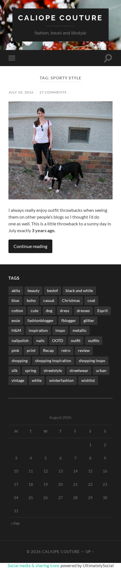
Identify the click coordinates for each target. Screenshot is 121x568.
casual (48, 300)
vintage (18, 380)
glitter (89, 320)
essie (16, 320)
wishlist (88, 380)
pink (15, 350)
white (37, 380)
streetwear (79, 370)
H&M (16, 330)
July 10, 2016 (20, 92)
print (31, 350)
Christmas (71, 300)
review (84, 350)
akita (16, 290)
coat (91, 300)
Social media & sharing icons (34, 565)
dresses (83, 310)
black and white (79, 290)
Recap (48, 350)
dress (64, 310)
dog (49, 310)
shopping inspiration (53, 360)
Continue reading (30, 246)
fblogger (68, 320)
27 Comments (52, 92)
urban (101, 370)
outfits (93, 340)
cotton (17, 310)
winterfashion (61, 380)
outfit (75, 340)
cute (34, 310)
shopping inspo (92, 360)
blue (15, 300)
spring (30, 370)
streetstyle (53, 370)
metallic (80, 330)
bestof (52, 290)
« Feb (15, 523)
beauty (33, 290)
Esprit (102, 310)
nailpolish (20, 340)
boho (31, 300)
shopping (20, 360)
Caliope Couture (60, 17)
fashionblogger (41, 320)
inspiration (38, 330)
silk (14, 370)
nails (40, 340)
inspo (60, 330)
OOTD (57, 340)
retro (65, 350)
